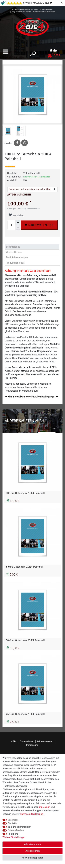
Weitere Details (14, 252)
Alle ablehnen (33, 851)
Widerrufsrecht (45, 741)
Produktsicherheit (15, 262)
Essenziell (13, 820)
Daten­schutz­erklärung (31, 814)
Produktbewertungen (17, 257)
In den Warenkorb (40, 225)
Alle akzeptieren (32, 844)
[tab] (32, 247)
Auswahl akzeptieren (33, 857)
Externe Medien (16, 830)
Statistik (12, 823)
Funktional (13, 834)
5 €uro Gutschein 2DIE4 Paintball (24, 566)
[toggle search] (32, 53)
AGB (13, 741)
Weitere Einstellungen (13, 837)
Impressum (32, 745)
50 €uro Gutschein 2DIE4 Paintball (25, 640)
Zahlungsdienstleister (19, 827)
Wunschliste (17, 215)
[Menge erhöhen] (18, 222)
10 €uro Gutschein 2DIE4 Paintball (25, 493)
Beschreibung (13, 246)
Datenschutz (26, 741)
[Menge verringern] (18, 227)
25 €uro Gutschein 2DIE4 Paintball (25, 714)
